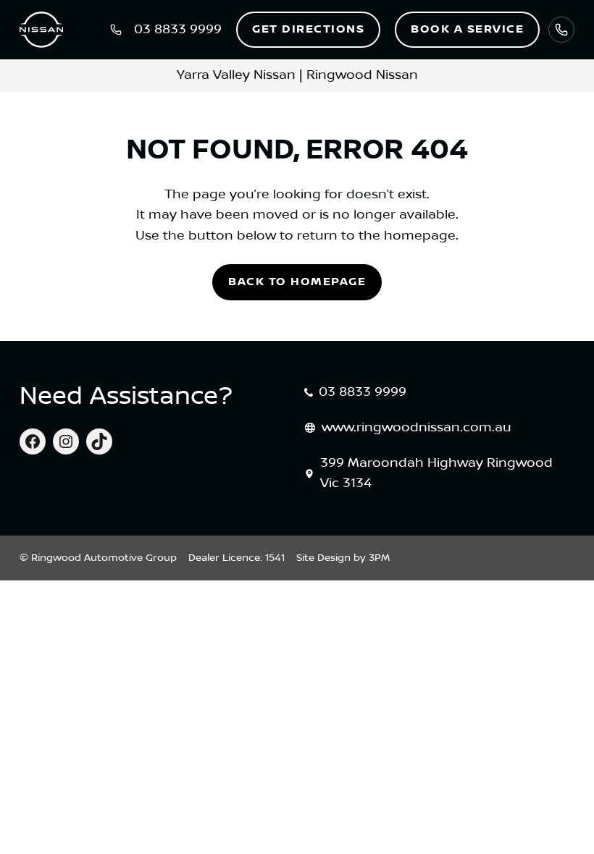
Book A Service (467, 29)
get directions (308, 29)
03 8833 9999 (362, 392)
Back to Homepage (297, 282)
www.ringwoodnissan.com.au (416, 428)
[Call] (561, 29)
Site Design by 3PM (343, 558)
